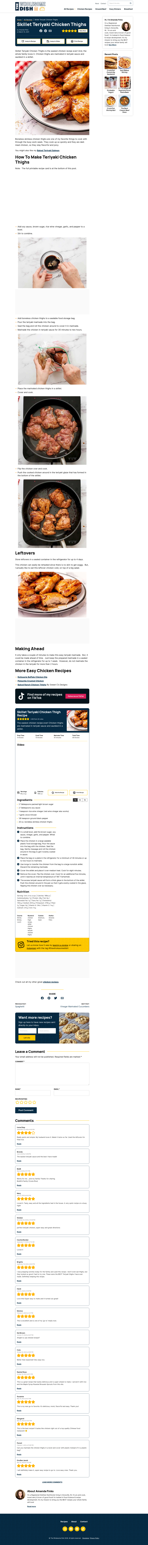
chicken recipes (50, 982)
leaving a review (60, 945)
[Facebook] (71, 1528)
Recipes (64, 1521)
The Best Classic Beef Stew (124, 110)
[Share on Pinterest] (45, 30)
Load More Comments (52, 1482)
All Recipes (69, 9)
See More (112, 45)
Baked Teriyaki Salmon (48, 150)
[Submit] (130, 3)
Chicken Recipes (84, 9)
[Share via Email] (50, 30)
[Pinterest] (77, 1528)
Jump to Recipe (30, 41)
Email (57, 1089)
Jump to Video (55, 41)
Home (19, 20)
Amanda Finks (22, 30)
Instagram (31, 948)
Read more (31, 1506)
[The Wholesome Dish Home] (30, 6)
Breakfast (128, 9)
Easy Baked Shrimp (124, 71)
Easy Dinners (115, 9)
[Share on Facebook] (40, 30)
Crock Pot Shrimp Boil (110, 109)
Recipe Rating (21, 1099)
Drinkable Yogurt (111, 91)
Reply (19, 1144)
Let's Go (27, 1038)
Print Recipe (78, 41)
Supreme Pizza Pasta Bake (124, 91)
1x (75, 800)
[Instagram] (65, 1528)
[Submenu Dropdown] (75, 9)
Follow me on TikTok (76, 696)
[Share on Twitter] (55, 998)
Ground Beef (100, 9)
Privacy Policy (94, 1538)
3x (85, 800)
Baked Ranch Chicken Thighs (32, 685)
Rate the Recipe (59, 792)
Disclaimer (85, 1538)
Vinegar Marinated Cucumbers (74, 1006)
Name (18, 1089)
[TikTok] (83, 1528)
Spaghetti (19, 1006)
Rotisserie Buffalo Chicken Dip (32, 677)
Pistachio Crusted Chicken (31, 681)
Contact (103, 3)
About (97, 3)
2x (80, 800)
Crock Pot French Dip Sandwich (111, 72)
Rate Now (83, 31)
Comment (20, 1061)
